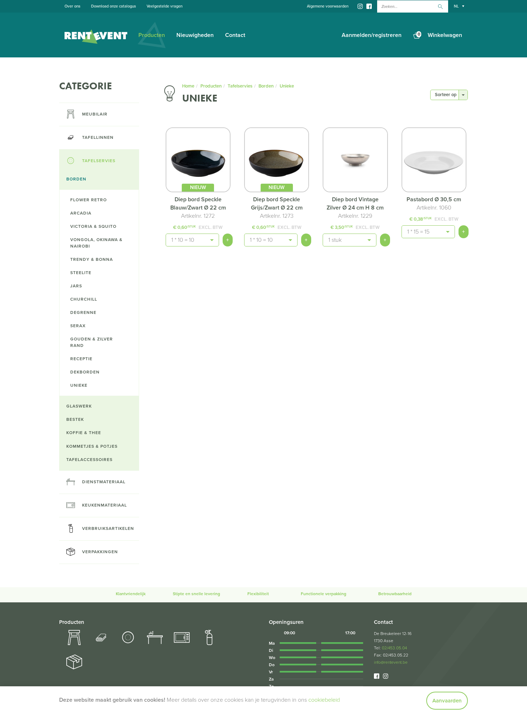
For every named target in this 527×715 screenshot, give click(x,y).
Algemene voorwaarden (327, 6)
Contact (235, 35)
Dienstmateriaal (103, 481)
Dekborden (85, 372)
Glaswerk (79, 406)
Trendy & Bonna (91, 259)
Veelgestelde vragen (164, 6)
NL (456, 6)
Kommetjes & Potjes (92, 446)
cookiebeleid (324, 700)
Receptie (81, 358)
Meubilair (95, 114)
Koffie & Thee (83, 432)
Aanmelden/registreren (372, 35)
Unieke (78, 385)
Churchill (83, 299)
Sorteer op (446, 95)
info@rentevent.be (391, 662)
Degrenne (83, 312)
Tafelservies (98, 160)
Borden (76, 179)
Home (188, 86)
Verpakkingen (100, 551)
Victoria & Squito (93, 226)
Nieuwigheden (195, 35)
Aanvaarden (447, 700)
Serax (78, 325)
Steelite (80, 272)
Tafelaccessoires (89, 459)
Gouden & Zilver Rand (91, 342)
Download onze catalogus (113, 6)
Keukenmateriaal (104, 505)
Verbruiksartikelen (108, 528)
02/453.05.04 (394, 647)
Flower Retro (88, 199)
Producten (151, 35)
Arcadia (80, 213)
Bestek (75, 419)
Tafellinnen (98, 137)
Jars (76, 285)
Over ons (72, 6)
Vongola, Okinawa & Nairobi (96, 242)
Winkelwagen (440, 35)
